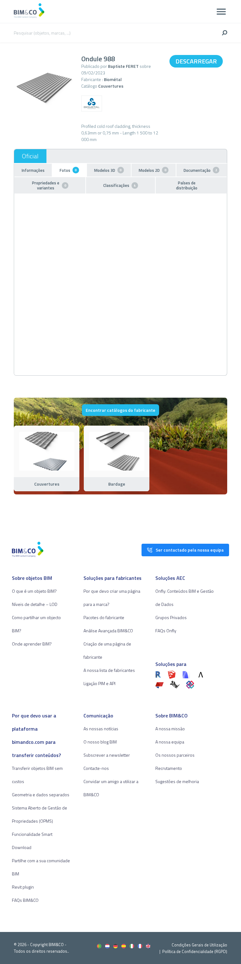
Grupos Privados (171, 617)
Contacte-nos (96, 768)
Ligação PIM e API (99, 683)
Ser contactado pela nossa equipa (190, 550)
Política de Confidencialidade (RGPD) (194, 951)
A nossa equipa (169, 741)
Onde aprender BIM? (32, 643)
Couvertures (110, 86)
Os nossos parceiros (175, 755)
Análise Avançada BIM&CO (108, 630)
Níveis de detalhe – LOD (34, 604)
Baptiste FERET (123, 66)
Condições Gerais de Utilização (199, 945)
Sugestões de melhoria (177, 781)
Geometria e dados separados (40, 794)
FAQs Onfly (165, 630)
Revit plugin (23, 887)
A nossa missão (170, 728)
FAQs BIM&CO (25, 900)
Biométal (113, 79)
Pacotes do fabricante (103, 617)
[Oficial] (30, 156)
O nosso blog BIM (100, 741)
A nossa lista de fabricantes (109, 670)
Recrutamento (168, 768)
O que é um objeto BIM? (34, 591)
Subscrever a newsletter (106, 755)
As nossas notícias (100, 728)
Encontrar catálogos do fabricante (120, 410)
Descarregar (196, 61)
